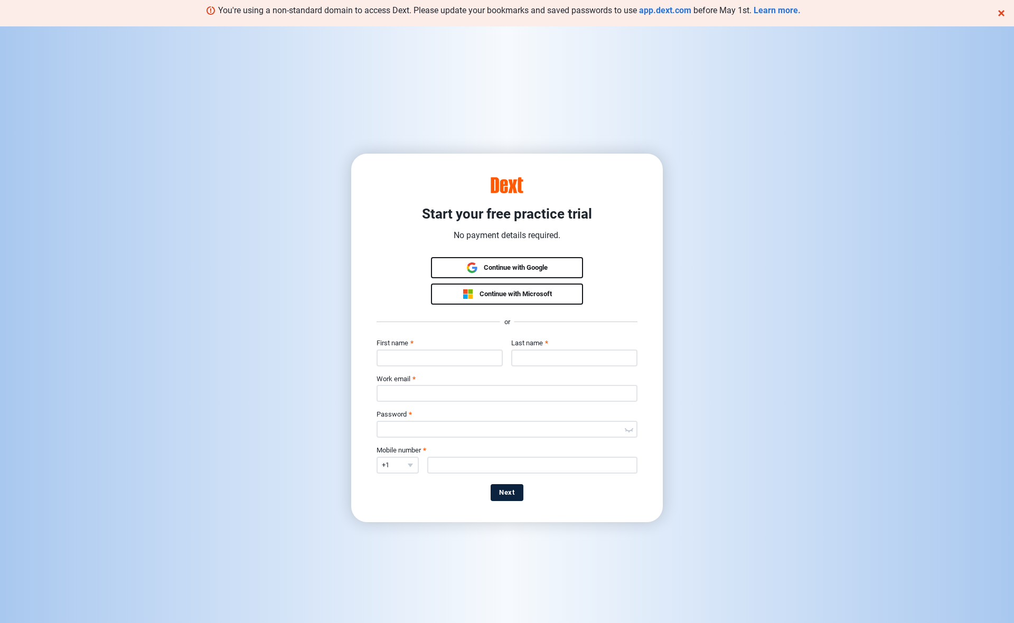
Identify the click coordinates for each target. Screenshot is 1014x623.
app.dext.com (665, 10)
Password (394, 414)
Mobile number (401, 450)
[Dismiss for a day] (1001, 13)
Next (507, 492)
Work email (396, 379)
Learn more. (777, 10)
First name (395, 343)
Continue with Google (516, 267)
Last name (529, 343)
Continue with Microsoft (516, 294)
